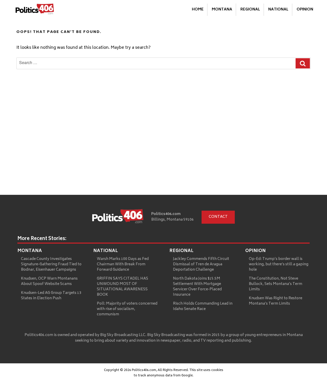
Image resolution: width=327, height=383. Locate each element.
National (278, 9)
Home (198, 9)
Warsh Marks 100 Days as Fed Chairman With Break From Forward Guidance (123, 264)
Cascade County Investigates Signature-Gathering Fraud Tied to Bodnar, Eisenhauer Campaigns (51, 264)
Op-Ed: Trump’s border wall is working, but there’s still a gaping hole (278, 264)
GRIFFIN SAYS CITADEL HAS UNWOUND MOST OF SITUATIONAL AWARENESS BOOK (122, 287)
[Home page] (117, 217)
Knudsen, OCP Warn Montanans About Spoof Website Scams (49, 281)
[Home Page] (35, 10)
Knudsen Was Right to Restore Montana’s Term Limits (275, 301)
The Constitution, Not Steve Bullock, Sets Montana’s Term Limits (275, 284)
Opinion (305, 9)
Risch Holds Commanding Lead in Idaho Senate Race (202, 306)
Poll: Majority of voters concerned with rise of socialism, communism (127, 309)
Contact (218, 217)
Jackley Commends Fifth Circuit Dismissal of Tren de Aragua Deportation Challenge (201, 264)
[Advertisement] (163, 156)
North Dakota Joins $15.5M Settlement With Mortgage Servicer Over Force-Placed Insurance (197, 287)
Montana (222, 9)
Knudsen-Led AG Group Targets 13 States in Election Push (51, 296)
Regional (250, 9)
